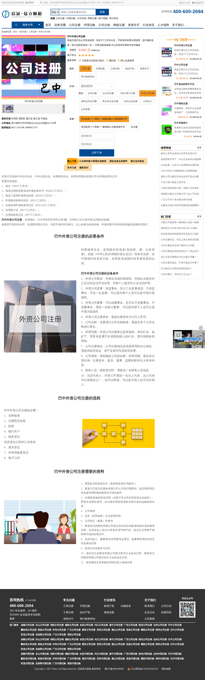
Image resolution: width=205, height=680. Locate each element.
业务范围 (23, 32)
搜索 (102, 12)
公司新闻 (149, 618)
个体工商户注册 (127, 93)
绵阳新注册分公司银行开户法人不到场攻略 (181, 194)
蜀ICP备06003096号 (114, 669)
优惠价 (73, 50)
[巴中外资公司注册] (34, 98)
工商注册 (33, 32)
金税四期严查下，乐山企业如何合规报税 (181, 159)
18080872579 (117, 2)
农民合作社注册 (89, 101)
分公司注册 (108, 93)
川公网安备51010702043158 (144, 669)
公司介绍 (166, 606)
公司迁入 (147, 101)
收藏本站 (198, 3)
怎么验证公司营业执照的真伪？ (176, 268)
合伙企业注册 (130, 101)
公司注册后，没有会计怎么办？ (176, 274)
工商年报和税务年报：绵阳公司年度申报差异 (181, 188)
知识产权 (129, 68)
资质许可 (144, 68)
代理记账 (100, 68)
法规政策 (126, 606)
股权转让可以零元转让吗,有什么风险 (179, 228)
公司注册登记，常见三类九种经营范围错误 (181, 239)
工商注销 (115, 68)
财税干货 (109, 606)
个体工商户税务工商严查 (173, 182)
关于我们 (150, 600)
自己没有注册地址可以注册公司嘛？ (179, 257)
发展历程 (166, 612)
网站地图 (166, 669)
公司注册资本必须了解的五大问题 (177, 245)
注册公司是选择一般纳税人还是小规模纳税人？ (181, 222)
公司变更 (85, 109)
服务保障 (71, 60)
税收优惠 (109, 612)
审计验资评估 (87, 76)
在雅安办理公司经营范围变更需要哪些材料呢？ (181, 205)
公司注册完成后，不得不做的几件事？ (180, 263)
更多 (199, 147)
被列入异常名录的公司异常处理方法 (179, 153)
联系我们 (149, 606)
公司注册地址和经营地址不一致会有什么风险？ (181, 251)
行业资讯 (109, 600)
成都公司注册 (27, 625)
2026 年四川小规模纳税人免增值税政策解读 (181, 171)
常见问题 (69, 600)
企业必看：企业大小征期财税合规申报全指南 (181, 165)
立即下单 (97, 152)
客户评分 (71, 55)
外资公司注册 (44, 32)
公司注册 (92, 93)
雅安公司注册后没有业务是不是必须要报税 (181, 176)
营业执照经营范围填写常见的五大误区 (180, 234)
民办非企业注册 (110, 101)
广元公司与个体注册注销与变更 (176, 199)
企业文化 (149, 612)
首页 (15, 32)
